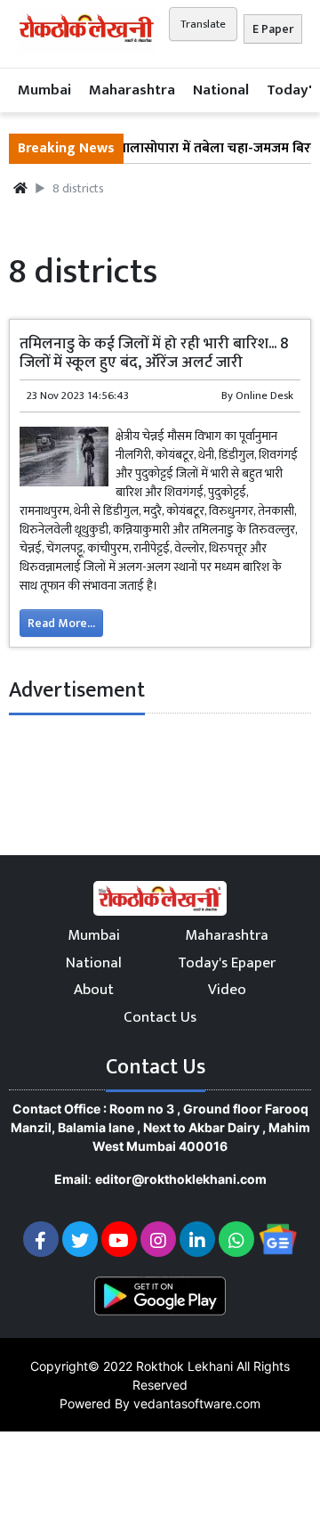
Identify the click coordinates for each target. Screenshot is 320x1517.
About (94, 989)
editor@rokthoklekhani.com (181, 1179)
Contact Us (160, 1017)
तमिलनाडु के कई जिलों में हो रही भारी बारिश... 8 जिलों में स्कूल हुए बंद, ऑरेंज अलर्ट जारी (154, 352)
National (221, 89)
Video (227, 989)
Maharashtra (132, 89)
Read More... (61, 623)
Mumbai (44, 89)
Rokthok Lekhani (184, 1366)
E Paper (272, 29)
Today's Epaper (227, 962)
